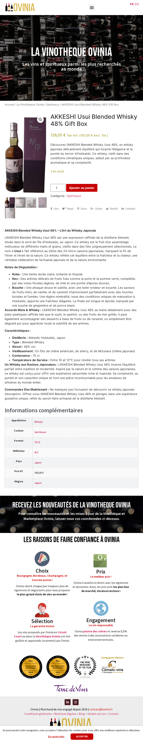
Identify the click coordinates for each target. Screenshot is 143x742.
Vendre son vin (97, 714)
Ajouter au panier (81, 188)
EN (137, 4)
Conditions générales (38, 714)
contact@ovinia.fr (101, 709)
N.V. (36, 452)
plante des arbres (95, 631)
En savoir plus (56, 736)
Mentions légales (65, 714)
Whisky (38, 421)
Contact (113, 714)
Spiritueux (52, 104)
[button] (92, 7)
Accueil (9, 104)
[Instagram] (76, 702)
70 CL (37, 442)
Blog (82, 714)
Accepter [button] (82, 736)
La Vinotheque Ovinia (30, 104)
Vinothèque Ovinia (48, 636)
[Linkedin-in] (68, 702)
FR (132, 4)
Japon (37, 462)
